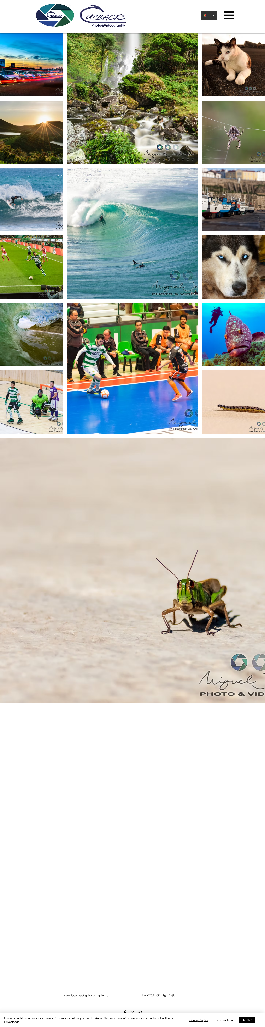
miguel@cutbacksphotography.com (86, 995)
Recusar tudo (224, 1020)
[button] (229, 15)
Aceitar (247, 1020)
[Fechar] (260, 1020)
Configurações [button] (198, 1020)
